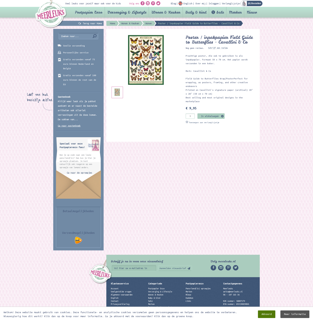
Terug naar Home (92, 23)
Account (114, 288)
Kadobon (189, 298)
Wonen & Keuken (165, 12)
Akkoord (267, 314)
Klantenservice (120, 283)
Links (188, 301)
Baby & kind (195, 12)
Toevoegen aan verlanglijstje (204, 122)
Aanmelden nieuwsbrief (173, 268)
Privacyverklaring (120, 304)
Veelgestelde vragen (121, 292)
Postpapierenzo (194, 283)
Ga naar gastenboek (69, 125)
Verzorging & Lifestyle (126, 12)
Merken (235, 12)
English (114, 298)
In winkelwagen (210, 116)
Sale (220, 12)
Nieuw (252, 12)
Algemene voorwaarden (122, 295)
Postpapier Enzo (88, 12)
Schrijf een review (218, 48)
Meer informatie (295, 314)
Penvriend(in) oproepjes (198, 288)
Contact (114, 301)
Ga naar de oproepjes (79, 172)
